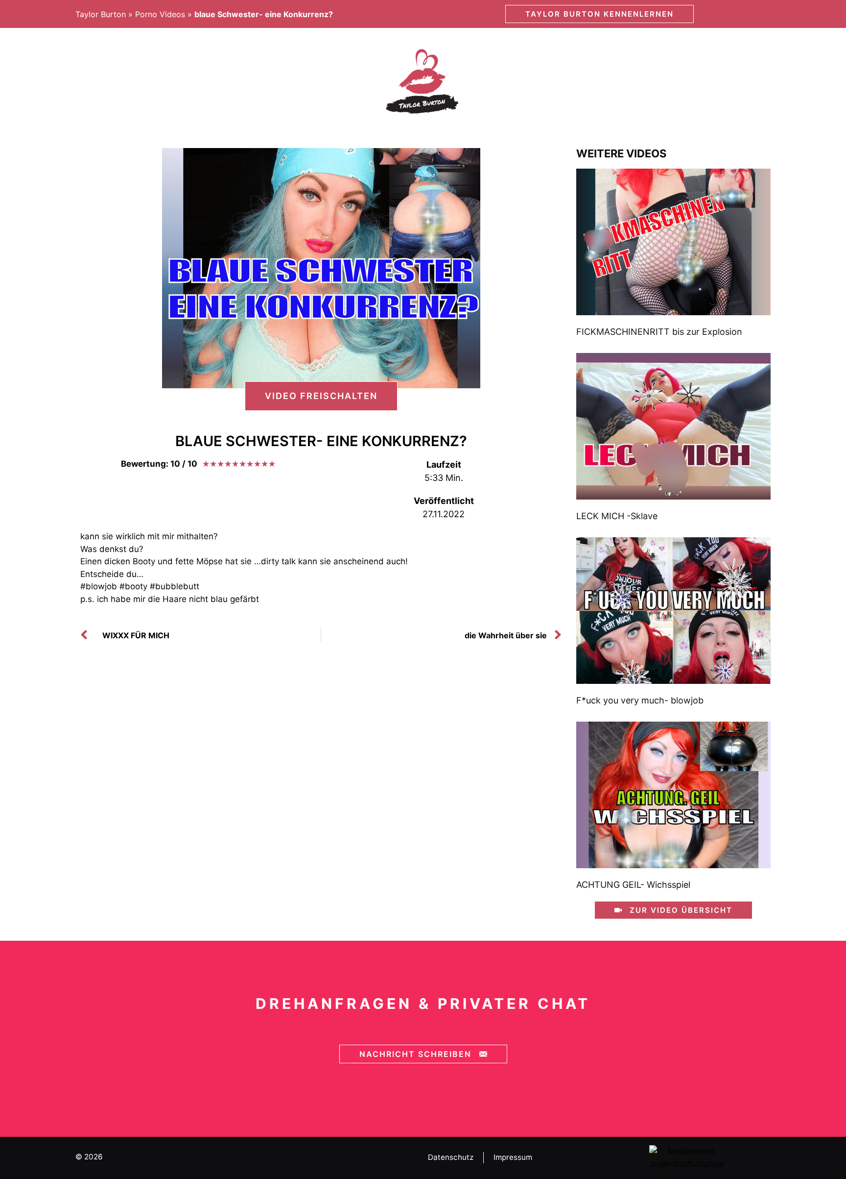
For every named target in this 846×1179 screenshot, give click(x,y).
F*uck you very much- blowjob (640, 700)
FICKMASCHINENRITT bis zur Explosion (659, 331)
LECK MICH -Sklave (617, 516)
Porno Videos (160, 14)
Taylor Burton (100, 14)
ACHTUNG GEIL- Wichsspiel (633, 884)
